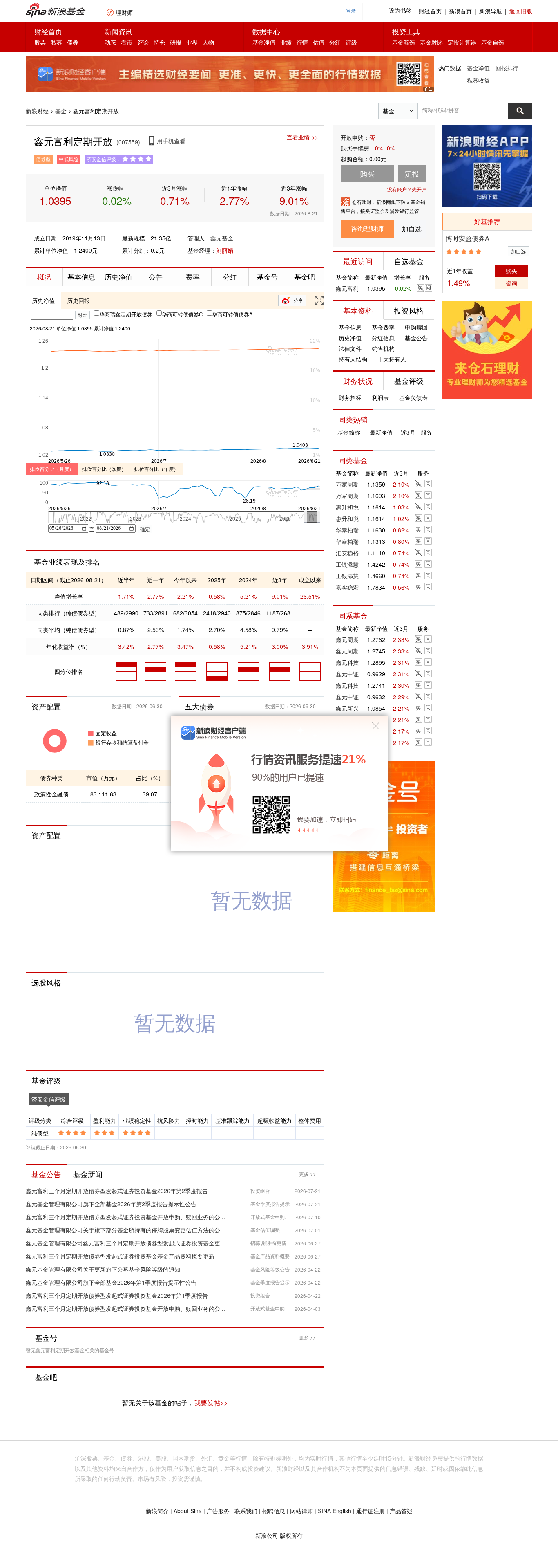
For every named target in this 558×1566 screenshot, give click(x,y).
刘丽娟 (224, 250)
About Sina (188, 1511)
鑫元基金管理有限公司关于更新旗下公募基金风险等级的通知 (103, 1269)
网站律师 (301, 1511)
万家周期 (347, 484)
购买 (511, 271)
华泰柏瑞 (347, 530)
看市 (126, 42)
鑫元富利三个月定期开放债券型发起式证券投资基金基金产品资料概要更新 (120, 1256)
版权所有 (291, 1535)
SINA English (334, 1511)
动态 (110, 42)
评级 (351, 42)
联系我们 (245, 1511)
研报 (175, 42)
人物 (208, 42)
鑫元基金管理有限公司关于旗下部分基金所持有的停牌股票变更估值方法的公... (125, 1230)
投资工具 (406, 31)
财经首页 (430, 11)
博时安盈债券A (467, 238)
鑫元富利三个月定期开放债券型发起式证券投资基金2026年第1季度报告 (117, 1295)
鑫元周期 (347, 639)
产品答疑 (401, 1511)
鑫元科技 (347, 662)
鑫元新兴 (347, 708)
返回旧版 (520, 11)
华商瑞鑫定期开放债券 (125, 314)
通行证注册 (370, 1511)
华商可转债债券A (232, 314)
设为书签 (400, 11)
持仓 (159, 42)
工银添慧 (347, 564)
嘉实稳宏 (347, 587)
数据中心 (266, 31)
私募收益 (478, 80)
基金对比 (431, 42)
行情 (302, 42)
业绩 (286, 42)
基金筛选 (403, 42)
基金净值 (263, 42)
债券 (72, 42)
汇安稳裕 (347, 553)
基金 (61, 111)
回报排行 (507, 68)
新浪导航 (490, 11)
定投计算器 (462, 42)
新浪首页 (460, 11)
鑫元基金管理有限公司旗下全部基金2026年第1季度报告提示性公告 (111, 1282)
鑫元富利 (347, 288)
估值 (318, 42)
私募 (56, 42)
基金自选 (492, 42)
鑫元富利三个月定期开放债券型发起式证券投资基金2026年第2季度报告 (117, 1191)
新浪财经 (37, 111)
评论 (143, 42)
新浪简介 (157, 1511)
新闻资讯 (118, 31)
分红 (335, 42)
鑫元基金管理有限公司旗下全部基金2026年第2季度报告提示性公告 (111, 1204)
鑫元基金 (221, 238)
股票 (40, 42)
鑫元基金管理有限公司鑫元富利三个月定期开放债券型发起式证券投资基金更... (125, 1243)
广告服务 (218, 1511)
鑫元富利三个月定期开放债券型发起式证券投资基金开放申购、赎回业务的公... (125, 1217)
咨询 (511, 283)
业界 (192, 42)
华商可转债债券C (182, 314)
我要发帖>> (211, 1402)
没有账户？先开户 (406, 189)
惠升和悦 (347, 507)
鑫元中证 (347, 674)
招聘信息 (273, 1511)
